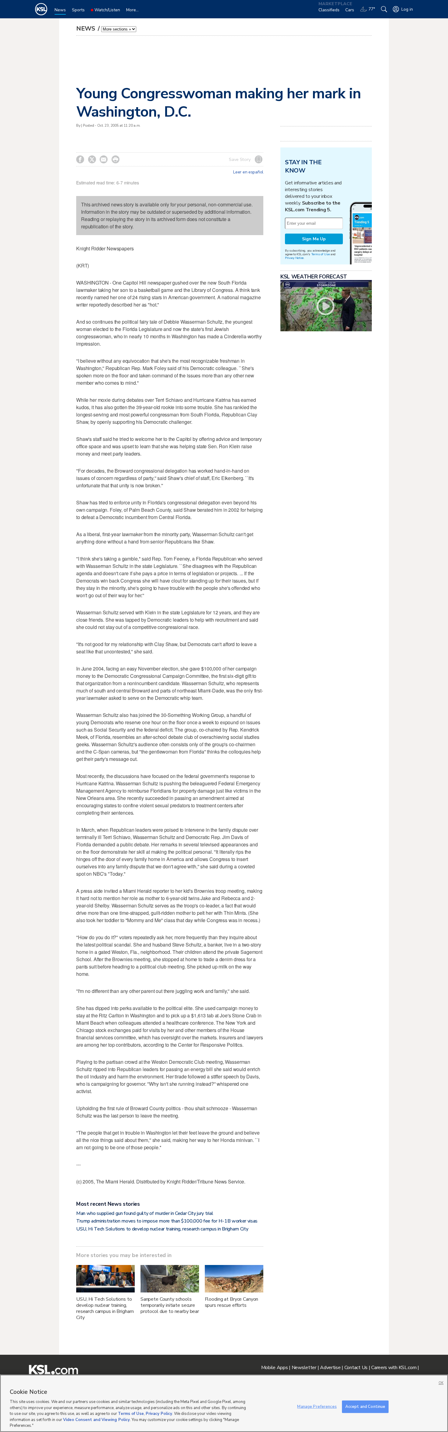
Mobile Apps (274, 1367)
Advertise (330, 1367)
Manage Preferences (316, 1406)
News (86, 28)
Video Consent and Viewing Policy (96, 1420)
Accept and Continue (365, 1406)
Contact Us (356, 1367)
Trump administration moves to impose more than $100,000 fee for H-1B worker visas (167, 1221)
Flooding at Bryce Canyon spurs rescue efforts (231, 1302)
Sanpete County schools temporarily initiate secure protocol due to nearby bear (169, 1305)
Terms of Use (320, 254)
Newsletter (304, 1367)
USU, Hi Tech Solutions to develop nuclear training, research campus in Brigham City (162, 1229)
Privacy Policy (159, 1413)
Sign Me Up (314, 239)
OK (441, 1383)
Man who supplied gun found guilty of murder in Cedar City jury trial (144, 1213)
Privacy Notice (294, 258)
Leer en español (248, 172)
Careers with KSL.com (393, 1367)
